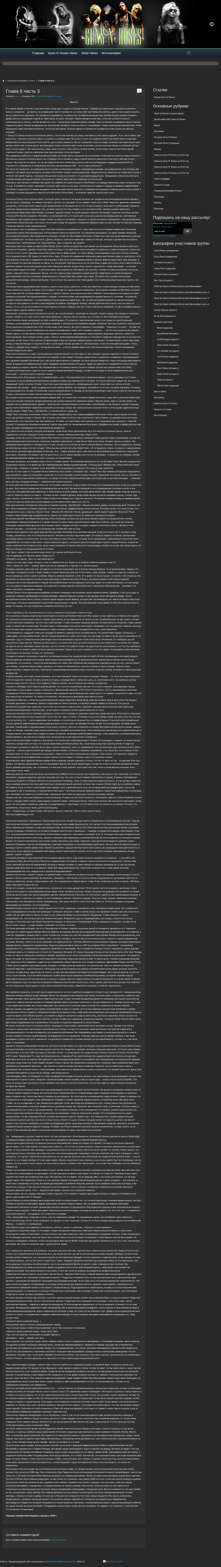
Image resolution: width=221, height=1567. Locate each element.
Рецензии (159, 208)
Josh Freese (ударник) (168, 356)
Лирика (157, 149)
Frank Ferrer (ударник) (164, 268)
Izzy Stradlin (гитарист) (168, 351)
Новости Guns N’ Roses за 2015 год (171, 173)
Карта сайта (160, 391)
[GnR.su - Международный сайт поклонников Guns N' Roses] (10, 24)
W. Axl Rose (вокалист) (165, 316)
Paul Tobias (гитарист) (168, 368)
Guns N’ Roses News (62, 53)
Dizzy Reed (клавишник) (165, 256)
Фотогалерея (111, 53)
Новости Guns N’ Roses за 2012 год (171, 167)
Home (3, 81)
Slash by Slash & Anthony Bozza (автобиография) (178, 286)
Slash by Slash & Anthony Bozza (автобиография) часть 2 (181, 292)
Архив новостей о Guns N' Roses (170, 119)
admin (17, 96)
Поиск (188, 52)
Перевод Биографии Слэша (21, 81)
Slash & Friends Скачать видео (169, 113)
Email (212, 24)
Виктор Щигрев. (68, 1561)
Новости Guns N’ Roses (165, 403)
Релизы (157, 202)
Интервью (159, 131)
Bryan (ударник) (164, 328)
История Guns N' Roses (165, 137)
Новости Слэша (162, 185)
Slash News (89, 53)
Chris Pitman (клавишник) (166, 250)
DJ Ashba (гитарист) (164, 262)
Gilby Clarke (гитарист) (168, 345)
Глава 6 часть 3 (23, 91)
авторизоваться (58, 1540)
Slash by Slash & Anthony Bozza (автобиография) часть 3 (181, 298)
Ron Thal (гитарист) (163, 280)
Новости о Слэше (162, 409)
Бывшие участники (163, 322)
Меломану (159, 397)
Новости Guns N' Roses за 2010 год (171, 155)
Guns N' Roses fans (162, 227)
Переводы (159, 197)
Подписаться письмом (164, 236)
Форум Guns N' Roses (164, 97)
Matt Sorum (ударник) (167, 362)
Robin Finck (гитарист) (168, 374)
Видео (157, 125)
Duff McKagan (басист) (168, 339)
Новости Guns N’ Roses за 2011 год (171, 161)
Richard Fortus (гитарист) (166, 274)
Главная (38, 53)
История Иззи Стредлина (166, 143)
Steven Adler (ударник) (168, 385)
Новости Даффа (162, 179)
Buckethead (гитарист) (168, 333)
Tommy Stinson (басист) (165, 310)
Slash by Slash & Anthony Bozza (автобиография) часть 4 (181, 304)
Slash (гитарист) (165, 380)
